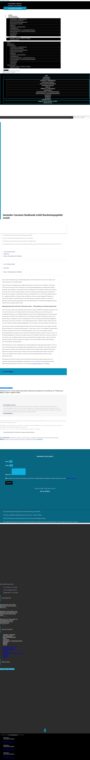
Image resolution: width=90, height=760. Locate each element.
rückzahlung (18, 432)
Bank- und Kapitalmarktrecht (18, 22)
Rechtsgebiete (13, 17)
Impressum (6, 737)
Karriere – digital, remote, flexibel (20, 38)
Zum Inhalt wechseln (4, 0)
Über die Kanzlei (14, 37)
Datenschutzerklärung (71, 478)
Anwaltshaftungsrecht (16, 20)
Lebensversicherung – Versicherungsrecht (22, 29)
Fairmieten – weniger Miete (17, 26)
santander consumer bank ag (28, 432)
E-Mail (7, 465)
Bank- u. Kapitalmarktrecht (10, 256)
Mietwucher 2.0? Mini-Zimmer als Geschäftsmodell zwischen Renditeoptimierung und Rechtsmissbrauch (8, 621)
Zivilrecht (13, 63)
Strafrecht (13, 62)
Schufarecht (13, 32)
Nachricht (8, 474)
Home (8, 42)
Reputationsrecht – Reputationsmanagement (22, 31)
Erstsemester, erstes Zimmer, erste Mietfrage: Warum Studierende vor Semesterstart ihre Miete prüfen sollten (9, 613)
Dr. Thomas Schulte (13, 734)
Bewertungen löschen (16, 23)
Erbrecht (13, 25)
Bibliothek (19, 256)
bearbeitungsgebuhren (9, 432)
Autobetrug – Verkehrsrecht (18, 19)
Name (7, 461)
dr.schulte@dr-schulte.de (36, 363)
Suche (7, 70)
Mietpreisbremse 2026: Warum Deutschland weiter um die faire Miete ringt (8, 606)
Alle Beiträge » (8, 413)
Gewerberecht (14, 28)
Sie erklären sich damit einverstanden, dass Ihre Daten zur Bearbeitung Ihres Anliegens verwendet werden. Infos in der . (42, 478)
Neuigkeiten (10, 44)
